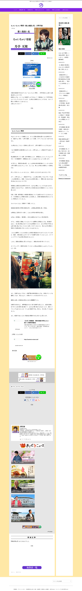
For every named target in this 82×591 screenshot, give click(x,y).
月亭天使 (13, 386)
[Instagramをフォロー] (33, 400)
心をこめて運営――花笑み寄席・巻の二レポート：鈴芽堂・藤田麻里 (64, 56)
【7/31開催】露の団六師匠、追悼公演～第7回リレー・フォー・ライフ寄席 (64, 130)
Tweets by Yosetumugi (64, 178)
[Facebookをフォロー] (30, 400)
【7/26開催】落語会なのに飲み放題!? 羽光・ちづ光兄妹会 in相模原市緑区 (64, 164)
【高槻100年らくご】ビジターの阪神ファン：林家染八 (64, 93)
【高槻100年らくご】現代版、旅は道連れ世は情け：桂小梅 (64, 104)
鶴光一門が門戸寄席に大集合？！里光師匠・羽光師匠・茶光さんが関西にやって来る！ (64, 117)
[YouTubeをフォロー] (36, 400)
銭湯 (23, 386)
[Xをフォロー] (28, 400)
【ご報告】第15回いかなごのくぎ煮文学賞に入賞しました (64, 67)
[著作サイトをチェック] (25, 400)
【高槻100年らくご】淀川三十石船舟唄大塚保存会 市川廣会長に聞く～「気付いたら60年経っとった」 (64, 80)
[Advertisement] (32, 19)
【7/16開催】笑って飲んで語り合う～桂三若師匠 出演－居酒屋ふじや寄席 (64, 152)
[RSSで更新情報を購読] (39, 400)
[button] (69, 18)
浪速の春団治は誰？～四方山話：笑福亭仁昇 (64, 141)
